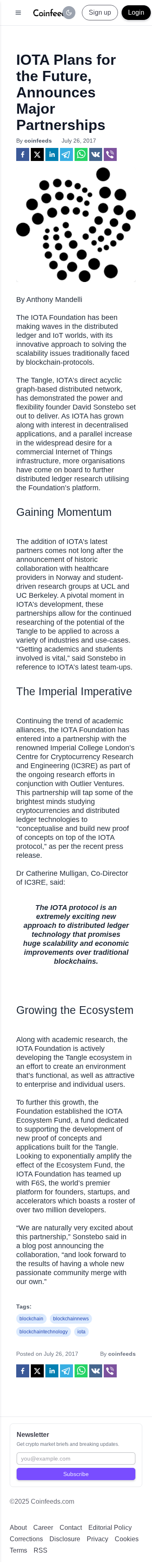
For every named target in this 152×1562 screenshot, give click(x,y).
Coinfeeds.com (52, 1501)
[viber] (110, 154)
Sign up (100, 12)
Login (136, 12)
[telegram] (66, 154)
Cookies (127, 1539)
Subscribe (76, 1474)
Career (43, 1527)
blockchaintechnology (43, 1332)
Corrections (26, 1539)
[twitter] (37, 154)
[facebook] (22, 154)
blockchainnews (71, 1319)
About (18, 1527)
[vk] (95, 154)
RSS (40, 1550)
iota (81, 1332)
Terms (18, 1550)
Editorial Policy (110, 1527)
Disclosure (64, 1539)
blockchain (31, 1319)
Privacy (97, 1539)
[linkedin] (51, 154)
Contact (71, 1527)
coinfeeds (38, 140)
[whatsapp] (81, 154)
